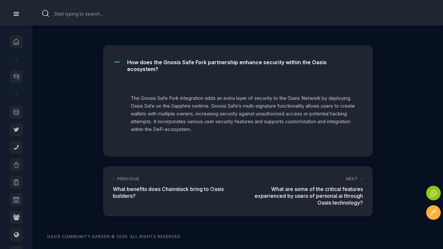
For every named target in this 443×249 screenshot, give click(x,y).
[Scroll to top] (433, 232)
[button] (238, 65)
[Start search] (45, 13)
